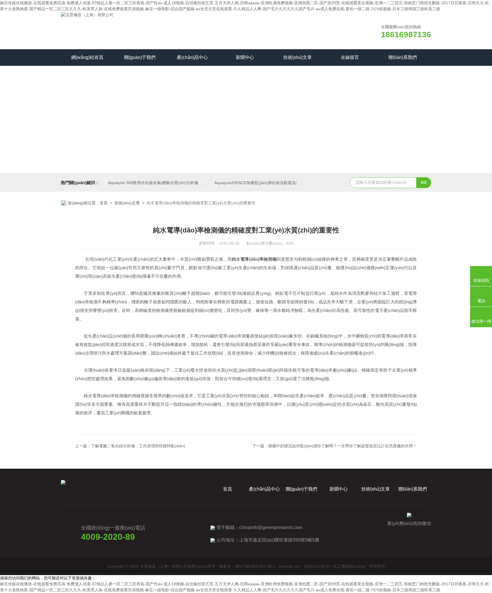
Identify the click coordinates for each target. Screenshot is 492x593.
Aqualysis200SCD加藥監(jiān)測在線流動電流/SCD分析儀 (265, 182)
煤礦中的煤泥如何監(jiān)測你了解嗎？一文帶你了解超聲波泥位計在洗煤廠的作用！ (342, 446)
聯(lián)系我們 (402, 57)
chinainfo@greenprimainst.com (270, 527)
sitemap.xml (289, 566)
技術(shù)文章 (297, 57)
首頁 (104, 203)
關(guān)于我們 (139, 57)
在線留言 (350, 57)
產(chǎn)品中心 (192, 57)
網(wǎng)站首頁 (87, 57)
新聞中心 (245, 57)
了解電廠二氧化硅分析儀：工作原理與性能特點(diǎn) (138, 446)
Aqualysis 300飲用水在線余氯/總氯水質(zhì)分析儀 (153, 182)
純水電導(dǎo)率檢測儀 (254, 259)
